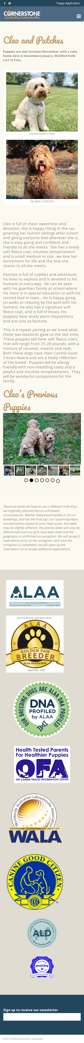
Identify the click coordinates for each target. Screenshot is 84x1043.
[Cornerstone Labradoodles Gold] (42, 644)
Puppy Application (68, 3)
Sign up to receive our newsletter (32, 1010)
